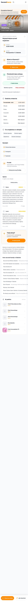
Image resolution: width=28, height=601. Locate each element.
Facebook (7, 156)
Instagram (8, 151)
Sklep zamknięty (19, 87)
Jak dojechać (22, 598)
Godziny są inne (8, 87)
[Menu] (25, 2)
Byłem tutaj (15, 67)
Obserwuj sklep (8, 598)
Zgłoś (23, 206)
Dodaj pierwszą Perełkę (15, 170)
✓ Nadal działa (14, 83)
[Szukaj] (13, 2)
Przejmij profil (16, 240)
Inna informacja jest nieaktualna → (11, 92)
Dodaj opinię (14, 182)
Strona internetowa (10, 147)
